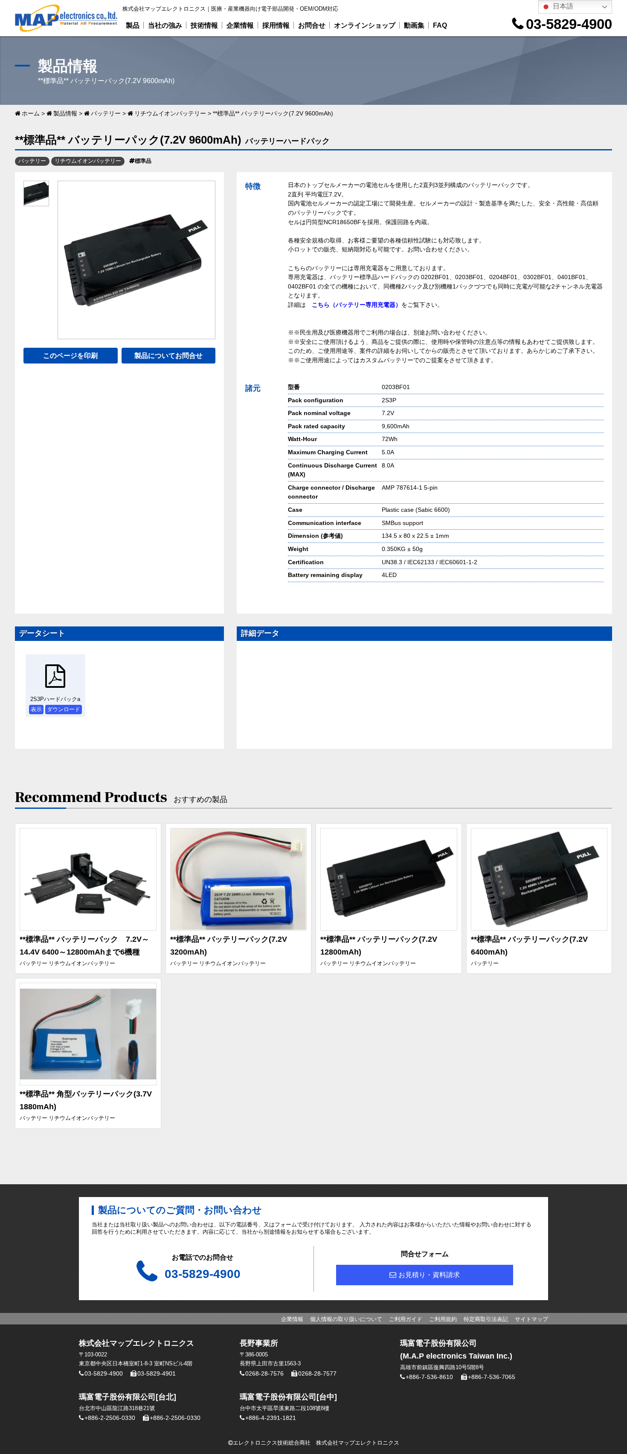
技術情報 (204, 25)
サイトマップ (531, 1319)
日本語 (562, 6)
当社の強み (165, 25)
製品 (132, 25)
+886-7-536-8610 (429, 1376)
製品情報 (65, 113)
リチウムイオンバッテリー (170, 113)
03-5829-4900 (569, 24)
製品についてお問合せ (168, 355)
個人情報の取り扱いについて (346, 1319)
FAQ (440, 25)
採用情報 (276, 25)
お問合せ (311, 25)
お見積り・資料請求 (429, 1274)
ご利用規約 (443, 1319)
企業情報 (240, 25)
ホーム (31, 113)
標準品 (143, 161)
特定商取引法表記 (486, 1319)
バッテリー (106, 113)
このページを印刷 (70, 355)
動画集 (414, 25)
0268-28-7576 (264, 1373)
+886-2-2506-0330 (109, 1417)
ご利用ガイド (405, 1319)
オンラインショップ (364, 25)
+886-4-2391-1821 (270, 1417)
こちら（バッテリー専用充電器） (356, 304)
